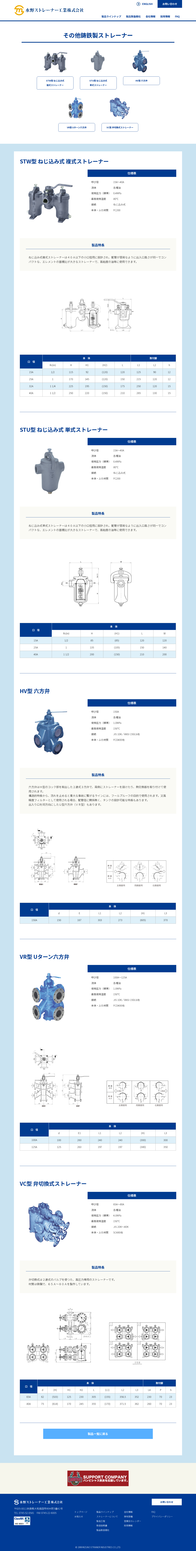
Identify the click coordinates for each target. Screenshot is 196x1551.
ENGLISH (147, 4)
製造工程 (100, 1521)
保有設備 (128, 1516)
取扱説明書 (101, 1525)
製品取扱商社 (133, 16)
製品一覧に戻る (98, 1434)
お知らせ (78, 1516)
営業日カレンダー (132, 1521)
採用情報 (165, 16)
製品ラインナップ (111, 16)
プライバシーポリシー (162, 1516)
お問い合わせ (169, 4)
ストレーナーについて (107, 1516)
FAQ (177, 16)
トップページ (80, 1511)
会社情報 (150, 16)
